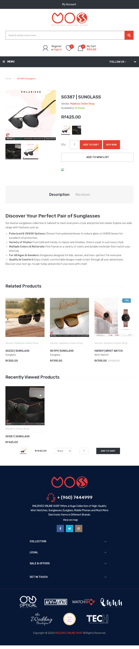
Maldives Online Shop (82, 103)
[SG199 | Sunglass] (69, 317)
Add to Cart (91, 144)
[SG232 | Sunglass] (25, 317)
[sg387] (13, 151)
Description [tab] (59, 194)
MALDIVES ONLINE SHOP (68, 633)
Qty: (63, 144)
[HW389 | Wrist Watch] (114, 317)
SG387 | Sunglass (17, 436)
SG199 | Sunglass (61, 350)
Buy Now (111, 144)
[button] (9, 322)
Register (57, 46)
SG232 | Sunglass (17, 350)
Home (8, 78)
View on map (70, 519)
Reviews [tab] (82, 194)
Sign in (58, 49)
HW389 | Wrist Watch (108, 350)
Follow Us (117, 61)
